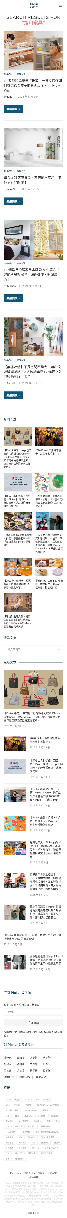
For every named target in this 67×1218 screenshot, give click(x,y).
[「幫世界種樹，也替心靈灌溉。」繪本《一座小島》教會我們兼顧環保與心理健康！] (49, 482)
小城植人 (37, 1121)
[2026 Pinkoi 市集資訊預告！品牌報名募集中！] (49, 436)
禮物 (21, 1137)
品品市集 (28, 1116)
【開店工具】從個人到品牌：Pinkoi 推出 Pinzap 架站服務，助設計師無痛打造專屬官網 (17, 501)
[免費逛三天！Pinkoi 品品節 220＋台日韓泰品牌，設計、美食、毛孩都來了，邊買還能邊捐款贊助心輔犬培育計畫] (15, 848)
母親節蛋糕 (25, 1132)
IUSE (27, 1100)
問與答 (41, 1173)
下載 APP (52, 1173)
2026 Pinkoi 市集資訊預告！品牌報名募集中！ (48, 452)
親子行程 (35, 1148)
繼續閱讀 (12, 109)
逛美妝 (21, 1070)
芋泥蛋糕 (9, 1148)
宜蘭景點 (9, 1121)
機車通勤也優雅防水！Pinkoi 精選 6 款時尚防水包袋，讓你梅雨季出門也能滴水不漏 (46, 960)
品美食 (8, 1070)
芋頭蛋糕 (22, 1148)
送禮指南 (9, 1077)
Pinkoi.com (15, 1173)
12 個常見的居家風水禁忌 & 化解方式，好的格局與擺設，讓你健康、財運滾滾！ (33, 274)
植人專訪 (32, 1127)
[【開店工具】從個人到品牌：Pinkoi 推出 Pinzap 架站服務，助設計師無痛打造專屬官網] (18, 482)
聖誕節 (57, 1143)
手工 (7, 1127)
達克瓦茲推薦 (46, 1153)
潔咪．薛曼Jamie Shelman (48, 1132)
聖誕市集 (45, 1143)
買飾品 (21, 1057)
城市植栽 (41, 1116)
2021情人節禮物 (13, 1100)
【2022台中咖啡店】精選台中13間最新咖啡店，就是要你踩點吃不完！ (17, 584)
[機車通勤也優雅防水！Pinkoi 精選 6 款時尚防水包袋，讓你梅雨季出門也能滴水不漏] (15, 962)
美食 (34, 1143)
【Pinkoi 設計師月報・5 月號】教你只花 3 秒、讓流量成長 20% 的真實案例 (32, 937)
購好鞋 (47, 1057)
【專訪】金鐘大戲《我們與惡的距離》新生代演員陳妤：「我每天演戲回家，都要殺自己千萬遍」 (18, 621)
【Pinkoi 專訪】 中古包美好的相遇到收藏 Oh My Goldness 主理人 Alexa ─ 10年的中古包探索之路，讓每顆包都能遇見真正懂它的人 (17, 459)
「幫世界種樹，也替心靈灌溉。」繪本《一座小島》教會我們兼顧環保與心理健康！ (49, 501)
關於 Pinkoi (29, 1173)
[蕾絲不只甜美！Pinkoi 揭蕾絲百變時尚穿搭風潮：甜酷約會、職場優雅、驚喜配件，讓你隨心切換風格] (15, 912)
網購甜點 (9, 1143)
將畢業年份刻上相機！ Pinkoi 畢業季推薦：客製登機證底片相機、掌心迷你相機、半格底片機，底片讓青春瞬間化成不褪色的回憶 (45, 881)
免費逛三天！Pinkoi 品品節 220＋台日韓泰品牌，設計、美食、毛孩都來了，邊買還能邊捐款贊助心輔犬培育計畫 (46, 849)
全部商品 (41, 1077)
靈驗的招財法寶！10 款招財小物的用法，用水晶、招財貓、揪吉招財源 (49, 584)
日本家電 (19, 1127)
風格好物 (8, 74)
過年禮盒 (32, 1153)
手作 (58, 1121)
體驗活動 (24, 1077)
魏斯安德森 (19, 1159)
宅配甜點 (54, 1116)
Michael (11, 285)
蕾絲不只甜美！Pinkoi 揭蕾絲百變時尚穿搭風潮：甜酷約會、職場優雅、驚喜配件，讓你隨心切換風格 (45, 912)
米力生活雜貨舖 (47, 1137)
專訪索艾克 (23, 1121)
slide (28, 1105)
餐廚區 (21, 1064)
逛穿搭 (34, 1057)
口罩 (7, 1116)
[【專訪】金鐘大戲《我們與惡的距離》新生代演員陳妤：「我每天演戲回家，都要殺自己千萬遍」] (18, 602)
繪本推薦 (22, 1143)
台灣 (17, 1116)
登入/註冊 (33, 1177)
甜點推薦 (9, 1137)
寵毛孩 (47, 1070)
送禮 (7, 1153)
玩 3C (46, 1064)
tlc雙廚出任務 (12, 1110)
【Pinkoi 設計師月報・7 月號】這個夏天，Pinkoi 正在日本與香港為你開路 (45, 821)
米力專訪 (32, 1137)
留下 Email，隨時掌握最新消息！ (23, 1004)
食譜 (7, 1159)
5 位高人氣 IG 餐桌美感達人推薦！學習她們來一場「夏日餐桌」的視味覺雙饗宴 (18, 540)
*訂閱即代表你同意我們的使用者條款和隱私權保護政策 (33, 1034)
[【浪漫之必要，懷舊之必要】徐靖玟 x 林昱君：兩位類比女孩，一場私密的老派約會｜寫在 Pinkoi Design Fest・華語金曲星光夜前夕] (49, 521)
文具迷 (34, 1064)
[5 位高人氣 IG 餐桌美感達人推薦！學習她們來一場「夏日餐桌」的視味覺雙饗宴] (18, 521)
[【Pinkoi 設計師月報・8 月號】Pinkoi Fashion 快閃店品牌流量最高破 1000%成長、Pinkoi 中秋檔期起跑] (15, 794)
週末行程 (19, 1153)
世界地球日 (47, 1110)
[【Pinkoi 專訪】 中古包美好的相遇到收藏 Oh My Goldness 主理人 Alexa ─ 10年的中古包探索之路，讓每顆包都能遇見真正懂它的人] (18, 436)
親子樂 (34, 1070)
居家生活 (21, 74)
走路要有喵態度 (51, 1148)
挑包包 (8, 1057)
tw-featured (30, 1110)
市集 (48, 1121)
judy (9, 96)
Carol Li (11, 382)
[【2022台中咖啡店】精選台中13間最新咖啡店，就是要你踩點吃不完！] (18, 567)
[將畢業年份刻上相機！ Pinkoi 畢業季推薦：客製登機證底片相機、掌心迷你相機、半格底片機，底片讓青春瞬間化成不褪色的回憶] (15, 880)
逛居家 (8, 1064)
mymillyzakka (13, 1105)
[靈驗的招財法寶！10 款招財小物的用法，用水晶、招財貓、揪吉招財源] (49, 567)
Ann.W (11, 188)
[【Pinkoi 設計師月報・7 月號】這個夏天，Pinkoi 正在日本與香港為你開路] (15, 823)
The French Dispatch (48, 1105)
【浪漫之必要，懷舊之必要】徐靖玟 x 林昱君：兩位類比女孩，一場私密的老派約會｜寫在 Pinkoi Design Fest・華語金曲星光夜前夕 (49, 543)
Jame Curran (42, 1100)
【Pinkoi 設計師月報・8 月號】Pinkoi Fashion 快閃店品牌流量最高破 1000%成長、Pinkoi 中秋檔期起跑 (45, 794)
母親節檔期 (10, 1132)
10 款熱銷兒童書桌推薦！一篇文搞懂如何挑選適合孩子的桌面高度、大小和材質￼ (33, 85)
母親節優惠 (45, 1127)
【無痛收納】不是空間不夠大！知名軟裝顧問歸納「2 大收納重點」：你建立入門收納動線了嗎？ (33, 372)
